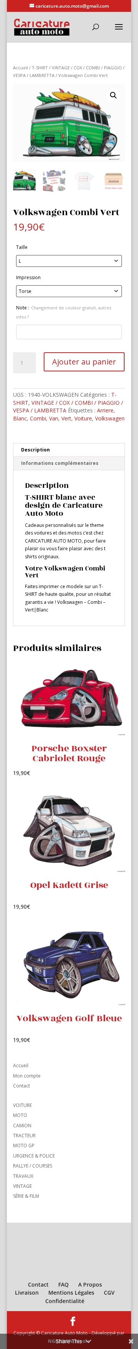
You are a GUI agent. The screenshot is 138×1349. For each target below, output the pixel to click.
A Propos (90, 1284)
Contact (21, 1085)
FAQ (63, 1284)
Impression (28, 277)
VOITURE (22, 1105)
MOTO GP (23, 1145)
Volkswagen (110, 418)
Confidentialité (64, 1301)
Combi (38, 418)
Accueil (20, 67)
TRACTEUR (24, 1135)
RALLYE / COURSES (32, 1166)
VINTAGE (22, 1186)
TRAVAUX (23, 1176)
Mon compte (27, 1076)
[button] (113, 95)
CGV (109, 1292)
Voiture (83, 418)
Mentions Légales (71, 1292)
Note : (63, 312)
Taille (22, 247)
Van (53, 418)
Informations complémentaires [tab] (60, 463)
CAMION (22, 1125)
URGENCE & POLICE (34, 1156)
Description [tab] (35, 449)
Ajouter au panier (84, 361)
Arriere (105, 410)
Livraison (27, 1292)
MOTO (20, 1115)
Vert (66, 418)
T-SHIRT (40, 67)
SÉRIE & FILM (26, 1196)
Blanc (20, 418)
